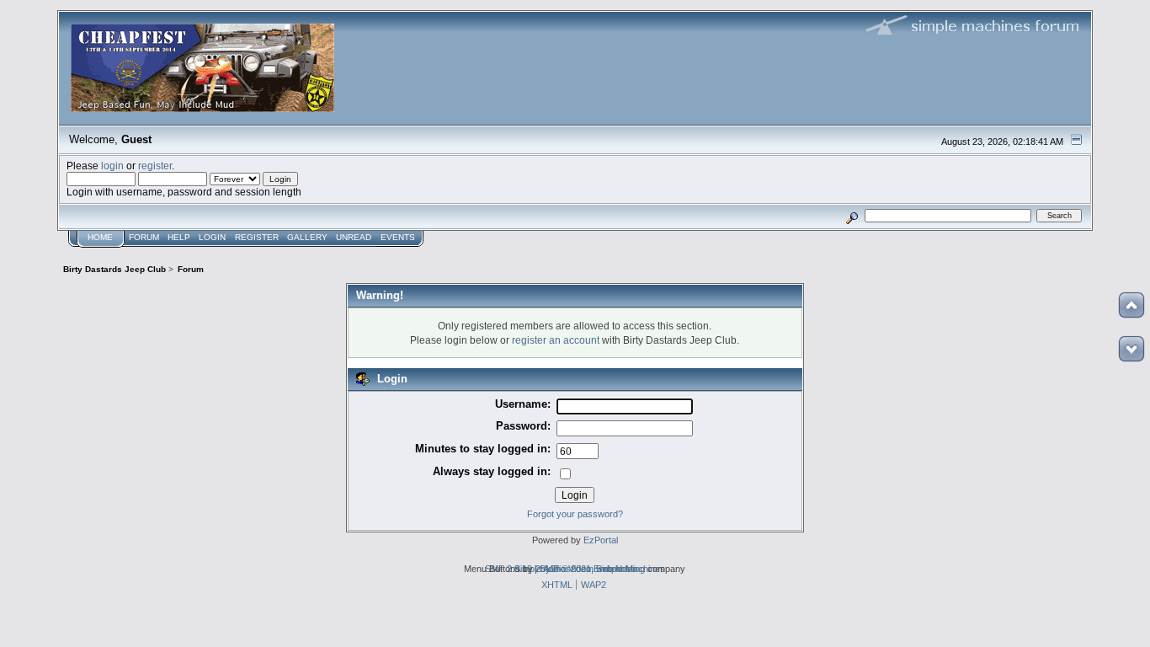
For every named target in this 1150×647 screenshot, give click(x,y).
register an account (555, 339)
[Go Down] (1131, 348)
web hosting (620, 569)
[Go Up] (1131, 304)
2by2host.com (564, 569)
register (155, 165)
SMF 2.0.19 (508, 569)
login (112, 165)
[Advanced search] (851, 215)
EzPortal (600, 540)
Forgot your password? (575, 514)
